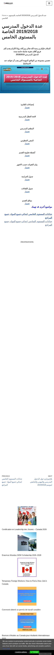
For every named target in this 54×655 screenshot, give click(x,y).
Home (4, 15)
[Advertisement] (27, 355)
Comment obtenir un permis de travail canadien (21, 610)
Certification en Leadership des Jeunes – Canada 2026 (24, 529)
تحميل (27, 107)
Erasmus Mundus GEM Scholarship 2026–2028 (21, 555)
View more (6, 648)
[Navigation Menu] (49, 3)
